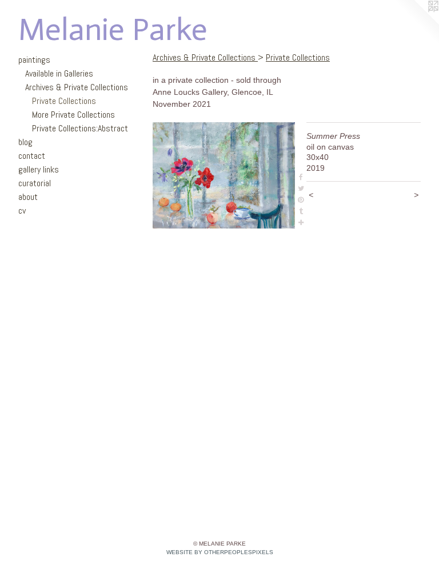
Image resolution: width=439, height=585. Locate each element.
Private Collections (64, 101)
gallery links (38, 169)
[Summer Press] (224, 175)
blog (25, 142)
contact (31, 156)
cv (22, 211)
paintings (34, 60)
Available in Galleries (59, 73)
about (28, 197)
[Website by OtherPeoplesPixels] (416, 23)
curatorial (34, 183)
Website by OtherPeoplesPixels (219, 552)
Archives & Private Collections (76, 87)
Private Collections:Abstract (80, 128)
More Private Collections (73, 115)
